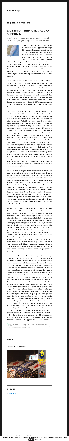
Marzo (8, 327)
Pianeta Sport (15, 10)
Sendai (13, 327)
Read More (38, 439)
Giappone (38, 326)
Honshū (43, 326)
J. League (48, 326)
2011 (13, 326)
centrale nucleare (23, 326)
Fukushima (32, 326)
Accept (31, 439)
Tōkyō (23, 327)
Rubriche (34, 324)
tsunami (27, 327)
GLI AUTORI (12, 393)
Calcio (29, 324)
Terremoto (18, 327)
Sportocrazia (41, 324)
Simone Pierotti (13, 324)
